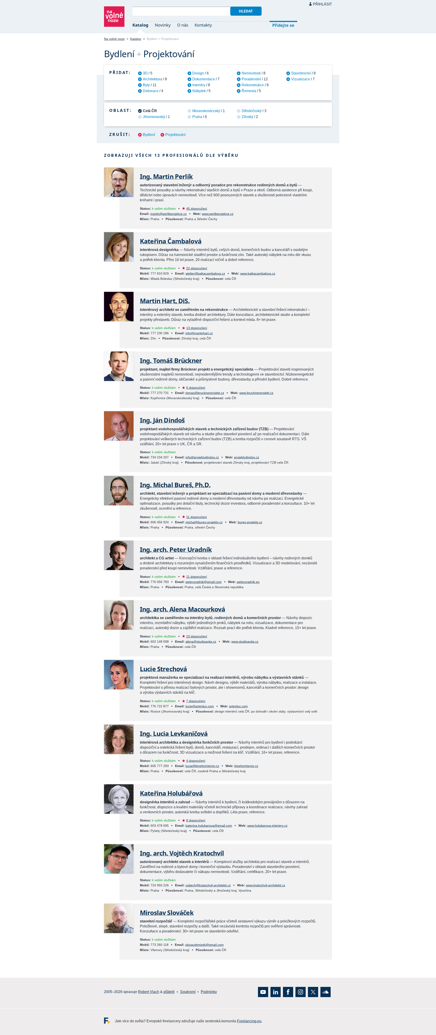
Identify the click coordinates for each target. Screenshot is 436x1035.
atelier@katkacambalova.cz (205, 273)
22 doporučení (196, 268)
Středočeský (252, 111)
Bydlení (149, 135)
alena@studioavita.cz (201, 641)
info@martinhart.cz (199, 333)
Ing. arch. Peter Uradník (176, 549)
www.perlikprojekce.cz (217, 214)
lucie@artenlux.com (200, 706)
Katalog (140, 25)
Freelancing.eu (109, 1020)
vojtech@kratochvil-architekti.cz (208, 885)
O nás (182, 25)
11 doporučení (196, 517)
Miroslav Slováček (166, 912)
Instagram (300, 992)
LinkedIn (275, 992)
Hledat (246, 11)
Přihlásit (322, 4)
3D (145, 73)
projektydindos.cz (246, 457)
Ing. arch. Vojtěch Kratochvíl (182, 853)
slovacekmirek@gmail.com (204, 944)
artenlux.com (238, 706)
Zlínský (247, 117)
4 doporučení (195, 760)
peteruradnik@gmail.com (204, 582)
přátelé (169, 992)
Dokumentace (203, 79)
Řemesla (249, 91)
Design (198, 73)
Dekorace (151, 91)
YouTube (263, 992)
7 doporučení (195, 701)
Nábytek (199, 91)
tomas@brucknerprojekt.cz (205, 393)
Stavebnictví (301, 73)
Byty (146, 85)
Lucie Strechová (163, 668)
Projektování (175, 135)
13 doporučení (196, 328)
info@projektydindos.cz (202, 457)
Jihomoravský (154, 117)
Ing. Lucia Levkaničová (174, 733)
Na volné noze (114, 39)
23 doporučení (196, 636)
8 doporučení (195, 820)
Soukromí (188, 992)
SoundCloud (325, 992)
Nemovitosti (251, 73)
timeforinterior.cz (246, 766)
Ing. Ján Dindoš (162, 420)
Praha (197, 117)
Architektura (152, 79)
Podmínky (209, 992)
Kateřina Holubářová (171, 793)
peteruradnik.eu (248, 582)
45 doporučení (196, 208)
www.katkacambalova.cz (257, 273)
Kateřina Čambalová (170, 241)
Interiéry (198, 85)
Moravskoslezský (206, 111)
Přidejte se (283, 25)
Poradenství (251, 79)
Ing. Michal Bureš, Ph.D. (175, 484)
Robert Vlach (148, 992)
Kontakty (203, 25)
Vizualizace (300, 79)
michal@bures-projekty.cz (204, 522)
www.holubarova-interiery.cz (267, 825)
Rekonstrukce (253, 85)
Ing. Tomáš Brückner (171, 360)
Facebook (288, 992)
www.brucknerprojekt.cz (256, 393)
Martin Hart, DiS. (165, 300)
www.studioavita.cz (244, 641)
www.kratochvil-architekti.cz (265, 885)
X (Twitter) (313, 992)
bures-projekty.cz (250, 522)
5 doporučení (195, 387)
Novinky (163, 25)
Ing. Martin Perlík (166, 176)
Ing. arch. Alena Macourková (182, 609)
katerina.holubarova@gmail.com (209, 825)
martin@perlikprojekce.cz (168, 214)
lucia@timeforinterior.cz (202, 766)
